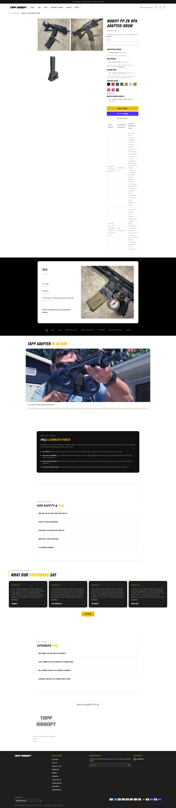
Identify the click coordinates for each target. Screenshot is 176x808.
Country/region (19, 797)
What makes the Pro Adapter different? (52, 653)
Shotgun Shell (71, 330)
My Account (55, 759)
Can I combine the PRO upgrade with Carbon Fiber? (56, 662)
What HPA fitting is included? (49, 539)
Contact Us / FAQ (56, 766)
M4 (47, 330)
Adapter (109, 40)
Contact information (58, 805)
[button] (33, 7)
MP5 (52, 330)
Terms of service (47, 805)
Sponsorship (55, 786)
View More (88, 614)
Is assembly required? (46, 547)
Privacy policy (38, 805)
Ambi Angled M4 (87, 330)
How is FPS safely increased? (48, 522)
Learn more (121, 66)
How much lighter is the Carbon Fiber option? (54, 679)
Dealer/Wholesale (56, 790)
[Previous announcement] (38, 1)
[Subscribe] (128, 765)
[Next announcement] (138, 1)
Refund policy (30, 805)
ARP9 (60, 330)
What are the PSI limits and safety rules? (53, 513)
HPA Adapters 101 (56, 780)
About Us (54, 763)
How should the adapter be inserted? (52, 530)
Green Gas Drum (115, 330)
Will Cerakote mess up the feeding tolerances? (55, 670)
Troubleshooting (57, 783)
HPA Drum (101, 330)
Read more (14, 600)
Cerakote (54, 773)
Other (127, 330)
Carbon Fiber (55, 769)
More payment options (122, 118)
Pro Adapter (55, 776)
